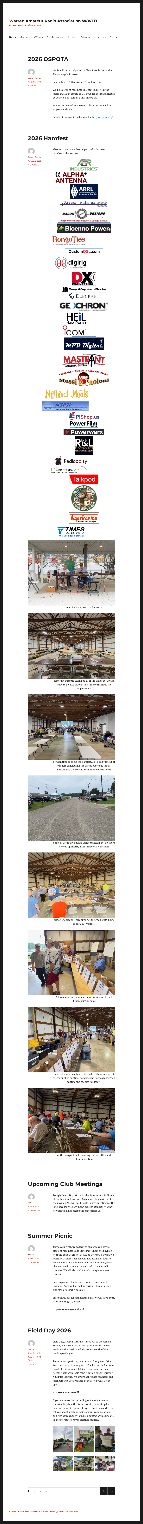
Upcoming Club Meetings (65, 1183)
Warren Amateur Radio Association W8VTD (53, 21)
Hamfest (72, 37)
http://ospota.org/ (102, 117)
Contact (114, 37)
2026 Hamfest (48, 138)
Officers (38, 37)
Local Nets (100, 37)
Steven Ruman (34, 78)
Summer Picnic (50, 1235)
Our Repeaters (55, 37)
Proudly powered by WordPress (64, 1512)
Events (31, 1357)
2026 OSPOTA (48, 59)
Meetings (25, 37)
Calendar (85, 37)
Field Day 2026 (49, 1330)
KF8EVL (31, 1203)
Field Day (32, 1364)
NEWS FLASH (34, 86)
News (12, 37)
